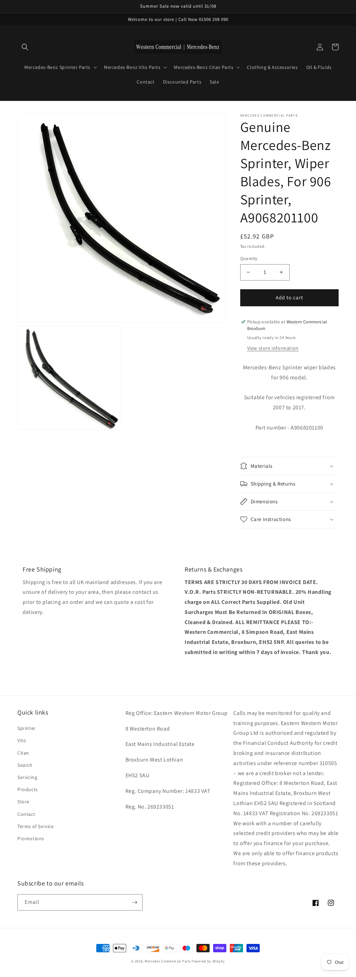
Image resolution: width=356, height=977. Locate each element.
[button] (25, 47)
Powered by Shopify (208, 961)
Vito (21, 740)
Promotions (30, 838)
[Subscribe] (134, 902)
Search (25, 765)
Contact (26, 814)
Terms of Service (35, 826)
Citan (23, 753)
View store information (273, 348)
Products (27, 789)
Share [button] (254, 538)
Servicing (27, 777)
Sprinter (26, 728)
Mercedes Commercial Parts (168, 961)
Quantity (249, 258)
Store (23, 801)
